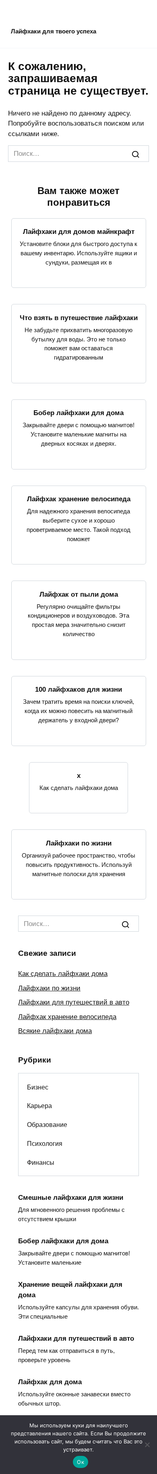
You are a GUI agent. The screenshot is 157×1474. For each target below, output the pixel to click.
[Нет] (147, 1445)
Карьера (39, 1105)
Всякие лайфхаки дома (55, 1031)
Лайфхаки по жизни (79, 843)
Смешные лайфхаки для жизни (70, 1197)
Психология (44, 1143)
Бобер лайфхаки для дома (78, 413)
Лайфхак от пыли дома (78, 594)
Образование (47, 1124)
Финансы (40, 1162)
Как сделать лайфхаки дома (62, 974)
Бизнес (37, 1087)
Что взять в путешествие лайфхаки (79, 317)
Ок (80, 1462)
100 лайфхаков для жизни (78, 689)
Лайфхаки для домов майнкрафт (78, 232)
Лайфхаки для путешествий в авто (73, 1002)
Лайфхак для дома (50, 1382)
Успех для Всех (54, 19)
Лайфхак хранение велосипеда (78, 499)
